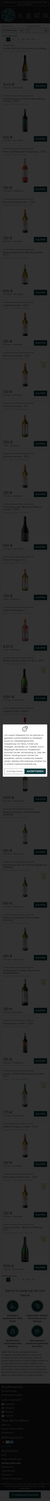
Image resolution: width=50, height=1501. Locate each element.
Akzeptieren (35, 771)
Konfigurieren (15, 771)
